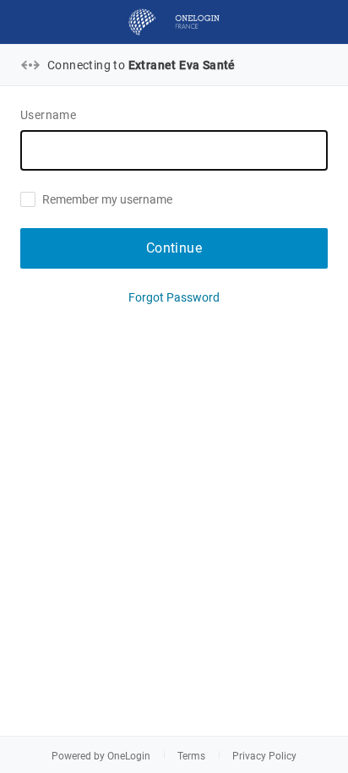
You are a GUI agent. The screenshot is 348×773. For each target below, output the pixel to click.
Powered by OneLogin (101, 756)
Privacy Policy (264, 756)
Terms (191, 756)
